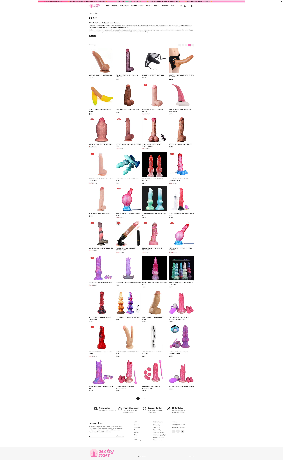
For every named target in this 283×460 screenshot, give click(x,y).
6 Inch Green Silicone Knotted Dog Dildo (127, 180)
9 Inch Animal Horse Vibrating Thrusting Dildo (152, 145)
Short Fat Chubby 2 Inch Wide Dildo (100, 75)
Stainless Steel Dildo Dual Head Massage (152, 353)
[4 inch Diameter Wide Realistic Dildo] (101, 129)
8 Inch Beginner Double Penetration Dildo (127, 353)
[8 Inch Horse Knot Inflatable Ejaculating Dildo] (181, 164)
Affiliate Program (138, 440)
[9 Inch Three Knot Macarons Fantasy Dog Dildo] (181, 268)
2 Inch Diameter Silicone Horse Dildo (101, 248)
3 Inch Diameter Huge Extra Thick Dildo (153, 318)
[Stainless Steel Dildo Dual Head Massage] (154, 337)
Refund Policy (156, 425)
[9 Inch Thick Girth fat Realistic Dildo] (128, 95)
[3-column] (186, 45)
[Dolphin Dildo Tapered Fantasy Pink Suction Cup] (181, 95)
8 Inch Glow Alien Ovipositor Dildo (100, 283)
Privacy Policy (156, 427)
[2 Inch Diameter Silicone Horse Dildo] (101, 233)
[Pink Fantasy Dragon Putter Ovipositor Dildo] (154, 371)
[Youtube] (182, 431)
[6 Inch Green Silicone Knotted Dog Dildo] (128, 164)
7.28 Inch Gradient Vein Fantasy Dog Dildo (154, 214)
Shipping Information (158, 440)
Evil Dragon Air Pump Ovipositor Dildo (181, 386)
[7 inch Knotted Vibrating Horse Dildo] (128, 302)
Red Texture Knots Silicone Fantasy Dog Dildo (153, 180)
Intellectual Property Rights (159, 435)
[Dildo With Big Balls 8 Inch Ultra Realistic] (154, 95)
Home (90, 13)
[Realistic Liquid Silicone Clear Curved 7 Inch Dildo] (101, 164)
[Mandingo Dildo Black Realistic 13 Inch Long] (128, 60)
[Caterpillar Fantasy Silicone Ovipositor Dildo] (128, 371)
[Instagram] (173, 431)
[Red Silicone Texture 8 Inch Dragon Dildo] (101, 337)
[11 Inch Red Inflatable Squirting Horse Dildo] (181, 198)
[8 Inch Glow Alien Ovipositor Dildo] (101, 268)
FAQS (135, 435)
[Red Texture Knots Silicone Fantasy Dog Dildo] (154, 164)
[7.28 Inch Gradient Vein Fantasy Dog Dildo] (154, 198)
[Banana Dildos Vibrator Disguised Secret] (101, 95)
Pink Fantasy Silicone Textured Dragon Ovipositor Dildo (179, 318)
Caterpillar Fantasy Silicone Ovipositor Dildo (125, 387)
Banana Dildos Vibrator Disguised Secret (100, 110)
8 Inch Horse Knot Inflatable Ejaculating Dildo (178, 180)
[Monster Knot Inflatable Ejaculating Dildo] (128, 198)
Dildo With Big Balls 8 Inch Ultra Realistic (152, 110)
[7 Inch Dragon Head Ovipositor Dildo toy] (101, 371)
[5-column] (192, 45)
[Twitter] (178, 431)
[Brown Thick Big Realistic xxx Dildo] (181, 129)
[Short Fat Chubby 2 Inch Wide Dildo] (101, 60)
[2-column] (183, 45)
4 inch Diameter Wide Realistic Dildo (100, 144)
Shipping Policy (157, 430)
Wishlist (136, 432)
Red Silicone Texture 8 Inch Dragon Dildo (100, 353)
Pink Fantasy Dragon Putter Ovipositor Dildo (151, 387)
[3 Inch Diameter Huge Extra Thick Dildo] (154, 302)
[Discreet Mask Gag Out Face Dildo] (154, 60)
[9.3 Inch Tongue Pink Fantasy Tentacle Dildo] (154, 268)
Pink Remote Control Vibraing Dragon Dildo (152, 249)
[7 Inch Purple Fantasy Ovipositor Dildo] (128, 268)
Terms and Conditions (158, 437)
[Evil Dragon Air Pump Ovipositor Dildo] (181, 371)
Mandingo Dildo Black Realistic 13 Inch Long (127, 76)
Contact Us (137, 427)
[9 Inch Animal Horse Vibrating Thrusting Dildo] (154, 129)
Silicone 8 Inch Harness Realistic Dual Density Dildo (181, 76)
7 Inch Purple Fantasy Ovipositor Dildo (128, 283)
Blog (135, 437)
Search (136, 430)
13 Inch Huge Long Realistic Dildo (100, 213)
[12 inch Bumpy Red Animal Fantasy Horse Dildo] (101, 302)
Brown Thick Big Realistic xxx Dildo (180, 144)
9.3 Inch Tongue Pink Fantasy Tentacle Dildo (154, 283)
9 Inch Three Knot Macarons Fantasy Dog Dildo (181, 283)
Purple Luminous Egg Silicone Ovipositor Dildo (178, 353)
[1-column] (179, 45)
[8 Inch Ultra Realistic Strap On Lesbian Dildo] (128, 129)
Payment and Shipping (158, 432)
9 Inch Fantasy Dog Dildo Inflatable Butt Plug (180, 249)
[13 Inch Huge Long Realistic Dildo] (101, 198)
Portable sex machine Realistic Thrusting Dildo (125, 249)
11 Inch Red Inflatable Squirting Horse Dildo (181, 214)
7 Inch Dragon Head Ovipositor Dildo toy (101, 387)
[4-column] (189, 45)
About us (136, 425)
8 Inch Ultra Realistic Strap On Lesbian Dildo (128, 145)
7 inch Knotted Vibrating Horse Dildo (128, 317)
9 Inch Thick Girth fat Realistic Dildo (127, 110)
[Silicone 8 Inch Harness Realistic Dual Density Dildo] (181, 60)
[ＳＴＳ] (94, 6)
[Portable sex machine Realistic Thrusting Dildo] (128, 233)
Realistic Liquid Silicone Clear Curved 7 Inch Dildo (101, 180)
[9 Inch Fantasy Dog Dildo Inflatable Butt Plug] (181, 233)
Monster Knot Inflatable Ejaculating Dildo (128, 214)
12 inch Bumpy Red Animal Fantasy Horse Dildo (100, 318)
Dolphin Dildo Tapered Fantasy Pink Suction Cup (180, 110)
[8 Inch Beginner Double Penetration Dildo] (128, 337)
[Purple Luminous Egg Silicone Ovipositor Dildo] (181, 337)
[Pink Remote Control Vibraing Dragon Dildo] (154, 233)
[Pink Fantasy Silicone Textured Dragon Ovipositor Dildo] (181, 302)
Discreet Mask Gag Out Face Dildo (153, 75)
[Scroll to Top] (280, 452)
